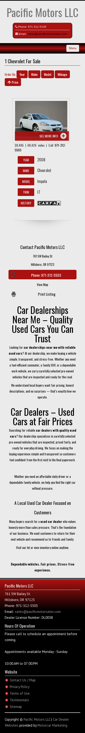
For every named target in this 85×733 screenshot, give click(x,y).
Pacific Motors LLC (42, 12)
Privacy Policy (20, 686)
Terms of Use (20, 693)
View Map (42, 284)
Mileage (62, 74)
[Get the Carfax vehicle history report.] (49, 203)
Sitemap (16, 706)
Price (14, 82)
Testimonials (19, 700)
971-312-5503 (37, 26)
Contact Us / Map (23, 680)
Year (22, 74)
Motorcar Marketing (52, 725)
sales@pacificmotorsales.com (47, 34)
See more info (48, 135)
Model (47, 74)
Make (34, 74)
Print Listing (46, 294)
